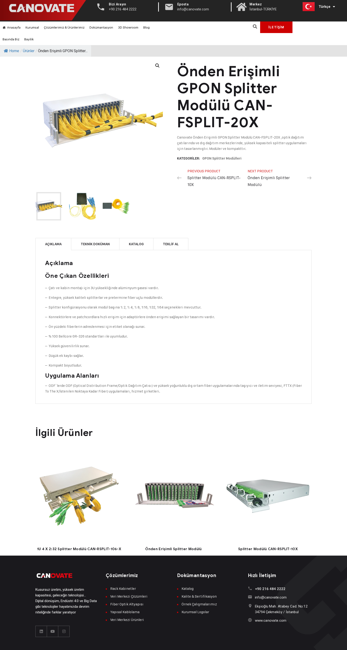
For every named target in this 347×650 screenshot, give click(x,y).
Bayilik (29, 39)
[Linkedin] (41, 631)
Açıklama (53, 244)
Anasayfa (14, 27)
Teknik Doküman (95, 244)
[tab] (53, 244)
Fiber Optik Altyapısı (127, 604)
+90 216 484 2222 (270, 589)
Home (14, 51)
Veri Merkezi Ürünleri (127, 619)
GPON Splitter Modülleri (221, 158)
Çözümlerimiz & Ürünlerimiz (64, 27)
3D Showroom (128, 27)
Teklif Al (171, 244)
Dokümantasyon (101, 27)
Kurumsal (32, 27)
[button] (255, 26)
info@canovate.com (271, 597)
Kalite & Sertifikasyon (199, 596)
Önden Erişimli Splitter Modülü (173, 549)
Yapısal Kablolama (125, 612)
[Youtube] (52, 631)
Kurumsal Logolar (195, 612)
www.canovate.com (271, 620)
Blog (146, 27)
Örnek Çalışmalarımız (199, 604)
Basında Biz (11, 39)
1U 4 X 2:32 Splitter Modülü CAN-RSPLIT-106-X (79, 549)
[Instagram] (64, 631)
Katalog (136, 244)
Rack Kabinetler (123, 588)
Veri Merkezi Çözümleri (129, 596)
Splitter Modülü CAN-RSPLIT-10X (268, 549)
